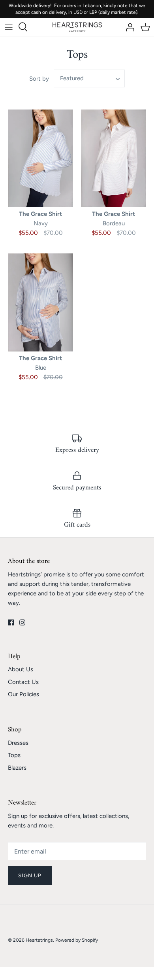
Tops (14, 755)
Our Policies (23, 694)
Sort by (39, 78)
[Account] (128, 27)
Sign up (29, 875)
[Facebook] (11, 622)
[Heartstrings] (77, 27)
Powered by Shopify (76, 940)
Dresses (18, 742)
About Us (20, 669)
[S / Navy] (40, 159)
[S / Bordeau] (113, 159)
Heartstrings (39, 940)
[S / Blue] (40, 302)
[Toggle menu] (8, 27)
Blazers (17, 767)
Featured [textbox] (72, 78)
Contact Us (23, 682)
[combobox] (89, 78)
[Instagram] (22, 622)
